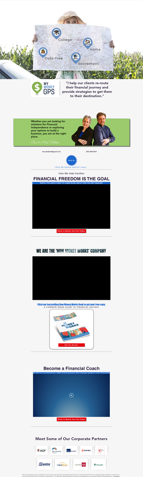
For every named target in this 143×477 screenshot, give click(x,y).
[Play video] (71, 395)
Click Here (116, 476)
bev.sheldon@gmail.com (51, 152)
